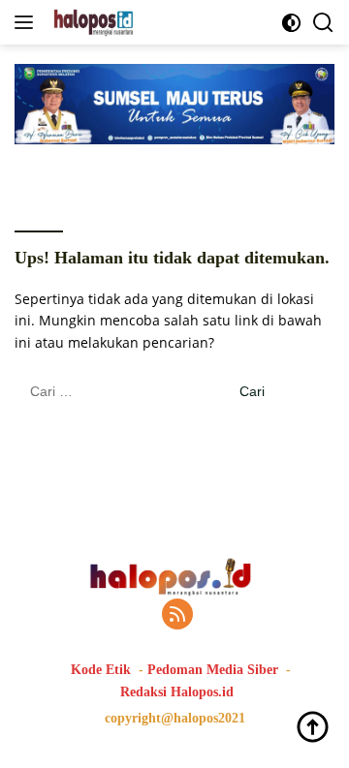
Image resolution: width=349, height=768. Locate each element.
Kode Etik (101, 669)
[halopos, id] (138, 22)
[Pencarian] (323, 23)
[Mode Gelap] (291, 23)
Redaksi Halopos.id (177, 692)
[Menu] (28, 22)
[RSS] (177, 615)
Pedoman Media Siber (212, 669)
